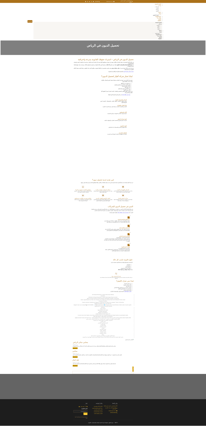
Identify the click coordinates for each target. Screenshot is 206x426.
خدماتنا (159, 12)
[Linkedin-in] (89, 1)
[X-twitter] (91, 1)
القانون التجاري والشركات (98, 406)
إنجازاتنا (157, 9)
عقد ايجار (75, 360)
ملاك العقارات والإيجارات (122, 105)
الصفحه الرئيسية (158, 4)
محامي (74, 351)
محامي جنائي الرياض (80, 342)
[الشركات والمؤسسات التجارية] (123, 186)
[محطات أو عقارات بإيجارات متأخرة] (103, 186)
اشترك (85, 414)
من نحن (159, 5)
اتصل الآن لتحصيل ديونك (116, 276)
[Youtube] (93, 1)
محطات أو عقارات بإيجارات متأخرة (103, 189)
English (159, 20)
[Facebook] (85, 1)
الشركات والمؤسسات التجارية (123, 189)
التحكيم (157, 8)
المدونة (159, 19)
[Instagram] (87, 1)
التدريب (157, 10)
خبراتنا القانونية (158, 16)
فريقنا (160, 13)
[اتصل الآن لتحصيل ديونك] (116, 273)
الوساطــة (157, 6)
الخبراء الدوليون (156, 15)
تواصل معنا (159, 17)
